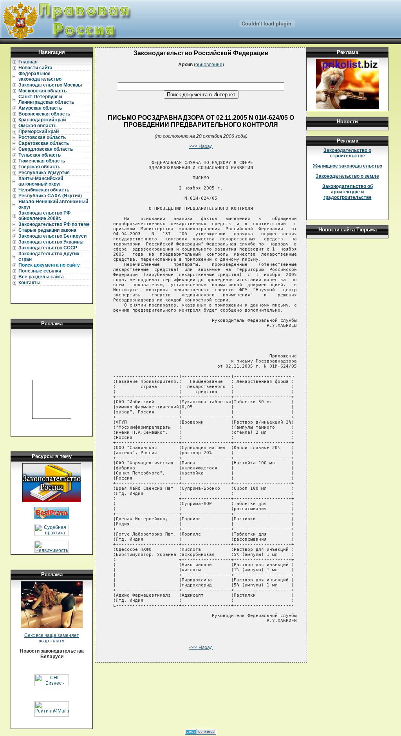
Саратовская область (43, 143)
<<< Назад (201, 146)
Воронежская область (44, 114)
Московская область (42, 91)
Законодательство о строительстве (347, 153)
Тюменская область (41, 161)
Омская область (37, 125)
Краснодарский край (42, 120)
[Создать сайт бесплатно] (200, 733)
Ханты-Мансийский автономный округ (40, 181)
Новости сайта (35, 67)
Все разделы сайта (41, 277)
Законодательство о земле (347, 176)
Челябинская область (43, 190)
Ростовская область (42, 137)
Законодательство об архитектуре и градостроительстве (347, 192)
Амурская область (40, 108)
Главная (28, 62)
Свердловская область (45, 149)
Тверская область (39, 167)
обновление (208, 64)
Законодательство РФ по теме (54, 224)
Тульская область (39, 155)
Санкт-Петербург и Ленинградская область (46, 99)
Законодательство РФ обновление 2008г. (44, 215)
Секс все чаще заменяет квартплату (51, 638)
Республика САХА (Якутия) (50, 195)
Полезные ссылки (39, 271)
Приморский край (38, 131)
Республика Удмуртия (44, 172)
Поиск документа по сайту (49, 265)
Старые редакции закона (47, 230)
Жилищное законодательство (347, 166)
